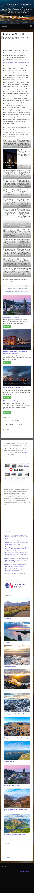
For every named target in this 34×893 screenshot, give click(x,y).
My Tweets (7, 857)
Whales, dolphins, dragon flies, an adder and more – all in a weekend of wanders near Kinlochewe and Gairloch (16, 560)
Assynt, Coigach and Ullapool (12, 690)
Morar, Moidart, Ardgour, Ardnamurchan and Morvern (16, 810)
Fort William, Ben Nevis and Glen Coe (14, 834)
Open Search (30, 26)
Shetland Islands (9, 761)
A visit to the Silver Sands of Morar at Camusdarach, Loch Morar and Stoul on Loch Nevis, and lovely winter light (16, 542)
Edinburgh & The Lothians (11, 317)
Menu (6, 26)
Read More (7, 326)
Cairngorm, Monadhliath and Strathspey (16, 738)
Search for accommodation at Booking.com (16, 62)
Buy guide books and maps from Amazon (17, 291)
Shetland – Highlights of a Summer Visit (15, 573)
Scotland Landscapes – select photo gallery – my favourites (15, 352)
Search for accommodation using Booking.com (17, 286)
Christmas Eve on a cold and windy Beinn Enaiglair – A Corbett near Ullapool (15, 565)
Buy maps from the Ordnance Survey (17, 288)
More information (24, 872)
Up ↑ (17, 889)
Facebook (6, 843)
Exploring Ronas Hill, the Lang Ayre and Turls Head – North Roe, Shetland (16, 569)
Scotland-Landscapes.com (17, 4)
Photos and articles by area (12, 401)
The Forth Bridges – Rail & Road (13, 388)
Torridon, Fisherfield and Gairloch (14, 714)
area (19, 450)
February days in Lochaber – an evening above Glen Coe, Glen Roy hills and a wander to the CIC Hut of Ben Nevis (17, 548)
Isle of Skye (7, 618)
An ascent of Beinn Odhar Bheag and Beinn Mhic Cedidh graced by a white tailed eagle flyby (16, 536)
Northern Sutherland (10, 666)
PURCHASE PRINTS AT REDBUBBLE (17, 481)
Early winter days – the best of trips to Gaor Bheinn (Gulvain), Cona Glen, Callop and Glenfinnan (16, 554)
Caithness (7, 642)
